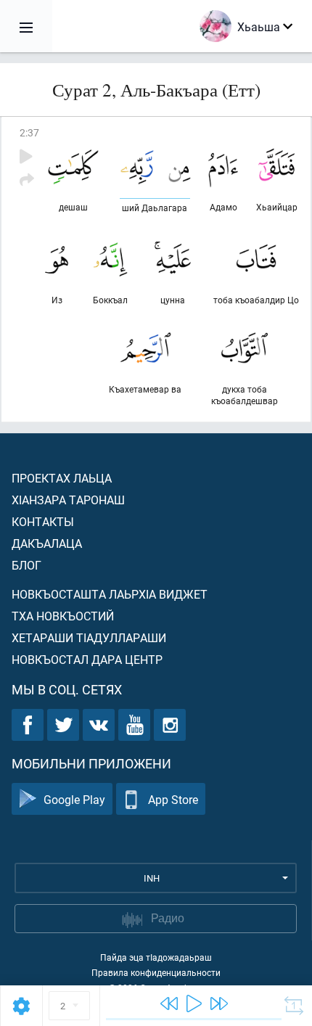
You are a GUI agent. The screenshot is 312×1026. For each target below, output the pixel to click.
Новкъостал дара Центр (87, 659)
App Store (173, 799)
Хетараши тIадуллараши (89, 637)
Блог (26, 564)
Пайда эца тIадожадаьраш (156, 957)
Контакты (43, 521)
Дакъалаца (47, 543)
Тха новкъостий (63, 615)
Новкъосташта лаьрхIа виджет (110, 594)
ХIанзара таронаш (68, 499)
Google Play (74, 799)
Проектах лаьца (62, 477)
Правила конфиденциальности (156, 972)
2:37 (29, 132)
